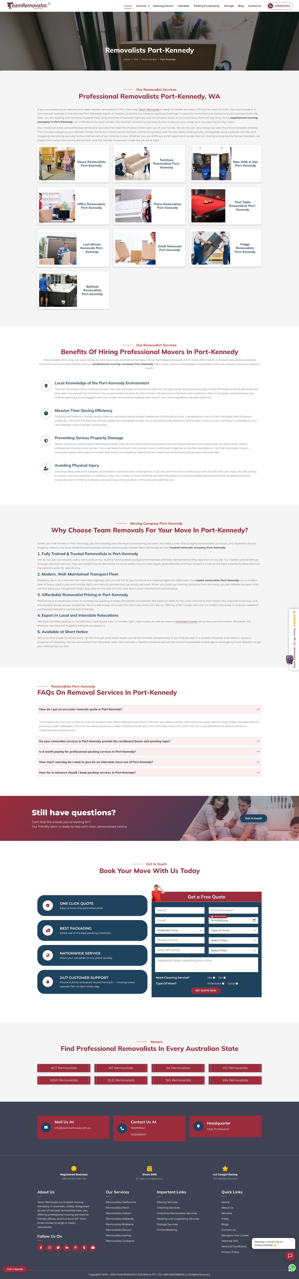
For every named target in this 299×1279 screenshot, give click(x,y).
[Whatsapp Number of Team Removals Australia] (292, 1267)
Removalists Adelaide (120, 1218)
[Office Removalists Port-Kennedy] (57, 205)
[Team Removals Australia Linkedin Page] (67, 1247)
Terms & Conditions (233, 1246)
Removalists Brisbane (120, 1224)
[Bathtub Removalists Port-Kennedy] (58, 290)
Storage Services (167, 1224)
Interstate (183, 5)
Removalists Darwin (119, 1229)
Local (231, 983)
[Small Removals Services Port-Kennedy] (135, 248)
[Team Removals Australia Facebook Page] (41, 1247)
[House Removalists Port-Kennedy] (57, 163)
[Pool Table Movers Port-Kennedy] (208, 205)
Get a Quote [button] (15, 1269)
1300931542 (138, 1128)
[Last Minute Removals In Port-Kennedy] (57, 248)
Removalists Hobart (118, 1213)
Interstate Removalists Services (177, 1213)
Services (141, 5)
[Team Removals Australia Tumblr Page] (85, 1247)
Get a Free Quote (206, 897)
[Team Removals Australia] (28, 6)
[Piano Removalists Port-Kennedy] (133, 205)
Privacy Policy (230, 1252)
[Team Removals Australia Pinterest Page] (76, 1247)
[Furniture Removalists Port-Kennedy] (132, 163)
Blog (241, 5)
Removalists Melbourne (121, 1202)
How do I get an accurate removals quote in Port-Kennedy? (80, 709)
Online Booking (167, 1229)
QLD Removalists (120, 1080)
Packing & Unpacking (206, 5)
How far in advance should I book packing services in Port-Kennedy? (87, 772)
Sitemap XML (230, 1241)
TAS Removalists (178, 1080)
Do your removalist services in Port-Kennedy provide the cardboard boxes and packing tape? (104, 741)
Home (128, 5)
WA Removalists (235, 1080)
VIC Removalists (235, 1068)
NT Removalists (121, 1068)
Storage (229, 5)
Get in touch (253, 818)
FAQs (225, 1218)
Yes (209, 977)
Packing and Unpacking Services (178, 1218)
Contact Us (254, 5)
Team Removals (149, 109)
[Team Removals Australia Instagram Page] (50, 1247)
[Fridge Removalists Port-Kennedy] (210, 248)
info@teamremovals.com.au (73, 1128)
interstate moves (186, 621)
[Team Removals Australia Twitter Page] (59, 1247)
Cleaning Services (168, 1207)
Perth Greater (149, 59)
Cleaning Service (163, 5)
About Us (227, 1207)
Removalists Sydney (119, 1235)
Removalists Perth (117, 1207)
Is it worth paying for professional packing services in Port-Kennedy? (87, 751)
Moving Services (167, 1202)
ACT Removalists (64, 1068)
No (221, 977)
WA (136, 59)
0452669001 (138, 1134)
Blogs (225, 1224)
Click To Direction (218, 1129)
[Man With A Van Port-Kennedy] (211, 163)
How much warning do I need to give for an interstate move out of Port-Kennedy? (96, 762)
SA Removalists (178, 1068)
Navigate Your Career (235, 1235)
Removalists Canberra (120, 1241)
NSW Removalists (64, 1080)
